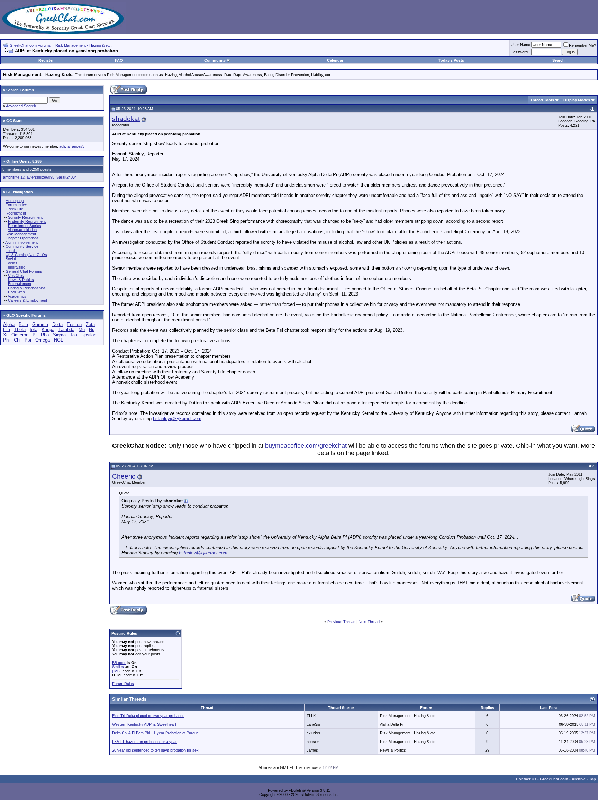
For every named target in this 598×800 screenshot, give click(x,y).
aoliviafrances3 (71, 146)
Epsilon (74, 324)
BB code (119, 663)
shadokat (126, 118)
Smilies (118, 667)
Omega (42, 340)
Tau (73, 334)
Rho (45, 334)
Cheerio (124, 476)
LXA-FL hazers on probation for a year (144, 741)
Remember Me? (582, 45)
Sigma (59, 334)
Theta (20, 329)
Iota (33, 329)
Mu (82, 329)
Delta (57, 324)
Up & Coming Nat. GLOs (26, 255)
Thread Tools (542, 100)
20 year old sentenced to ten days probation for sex (155, 750)
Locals (11, 250)
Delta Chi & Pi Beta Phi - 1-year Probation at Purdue (155, 733)
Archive (579, 779)
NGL (58, 340)
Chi (17, 340)
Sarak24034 (66, 177)
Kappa (48, 329)
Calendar (335, 60)
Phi (6, 340)
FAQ (119, 60)
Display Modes (576, 100)
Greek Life (14, 209)
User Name (520, 45)
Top (592, 779)
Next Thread (369, 622)
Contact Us (526, 779)
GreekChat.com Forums (30, 45)
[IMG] (116, 671)
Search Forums (20, 90)
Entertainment (19, 284)
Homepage (15, 201)
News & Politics (21, 280)
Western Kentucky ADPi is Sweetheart (144, 724)
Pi (35, 334)
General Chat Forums (24, 271)
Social (11, 259)
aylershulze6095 (40, 177)
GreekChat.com (554, 779)
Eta (6, 329)
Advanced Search (21, 106)
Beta (23, 324)
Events (11, 263)
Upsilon (88, 334)
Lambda (66, 329)
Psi (28, 340)
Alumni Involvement (21, 242)
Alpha (9, 324)
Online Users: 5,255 (24, 161)
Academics (17, 296)
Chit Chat (16, 275)
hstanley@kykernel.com (177, 418)
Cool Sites (16, 292)
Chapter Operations (22, 238)
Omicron (19, 334)
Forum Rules (123, 684)
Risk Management (21, 234)
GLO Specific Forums (26, 315)
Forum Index (16, 205)
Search (558, 60)
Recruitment (16, 213)
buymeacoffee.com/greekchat (306, 445)
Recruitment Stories (24, 226)
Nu (91, 329)
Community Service (22, 246)
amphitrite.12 (14, 177)
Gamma (40, 324)
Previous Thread (341, 622)
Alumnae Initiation (22, 230)
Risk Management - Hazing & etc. (83, 45)
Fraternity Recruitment (27, 221)
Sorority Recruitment (25, 217)
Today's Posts (451, 60)
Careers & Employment (27, 300)
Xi (5, 334)
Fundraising (15, 267)
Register (46, 60)
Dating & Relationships (27, 288)
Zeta (90, 324)
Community (215, 60)
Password (519, 52)
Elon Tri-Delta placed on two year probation (148, 715)
